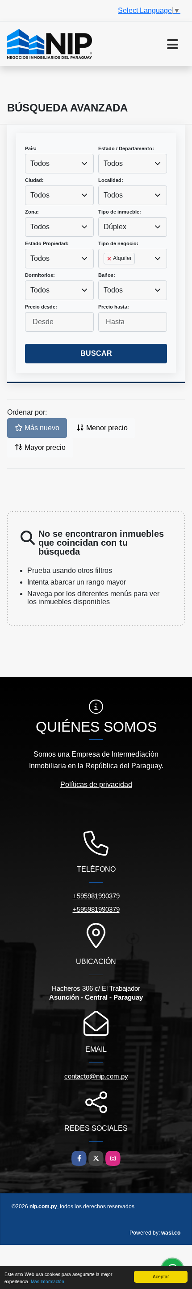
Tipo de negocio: (118, 243)
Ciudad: (34, 180)
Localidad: (110, 180)
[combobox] (59, 163)
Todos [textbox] (40, 163)
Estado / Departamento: (126, 148)
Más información (47, 1281)
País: (31, 148)
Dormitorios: (40, 275)
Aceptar (161, 1276)
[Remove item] (110, 258)
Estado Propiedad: (47, 243)
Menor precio (106, 428)
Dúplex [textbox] (115, 227)
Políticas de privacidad (96, 784)
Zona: (32, 211)
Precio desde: (41, 306)
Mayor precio (44, 447)
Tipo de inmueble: (119, 211)
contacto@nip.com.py (96, 1076)
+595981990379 (96, 896)
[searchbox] (106, 273)
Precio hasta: (113, 306)
